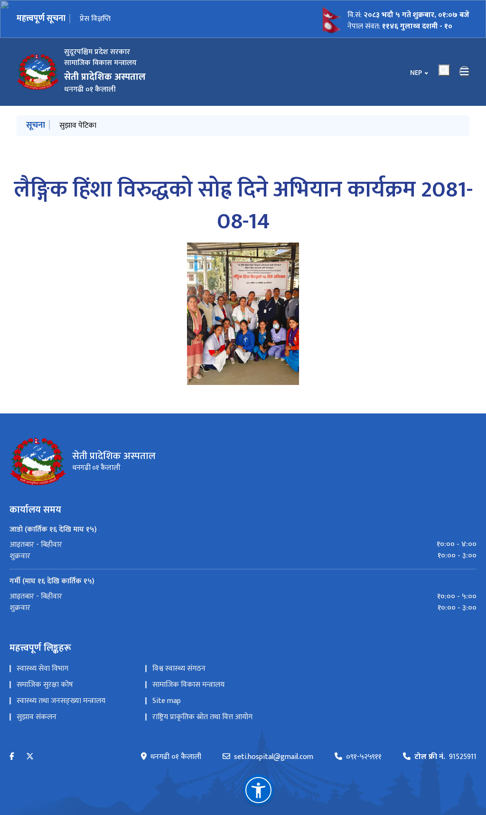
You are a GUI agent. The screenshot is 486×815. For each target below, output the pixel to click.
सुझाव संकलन (36, 717)
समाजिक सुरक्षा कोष (45, 684)
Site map (166, 700)
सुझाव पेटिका (77, 125)
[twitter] (30, 756)
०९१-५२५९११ (364, 757)
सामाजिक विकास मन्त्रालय (188, 684)
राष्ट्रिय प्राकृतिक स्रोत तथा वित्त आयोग (202, 717)
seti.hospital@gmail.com (273, 757)
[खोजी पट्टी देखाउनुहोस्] (444, 70)
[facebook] (11, 756)
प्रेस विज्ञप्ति (95, 18)
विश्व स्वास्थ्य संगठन (179, 668)
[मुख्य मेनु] (464, 71)
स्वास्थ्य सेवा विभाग (42, 668)
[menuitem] (243, 544)
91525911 (445, 757)
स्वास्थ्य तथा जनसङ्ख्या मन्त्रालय (61, 700)
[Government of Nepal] (38, 71)
